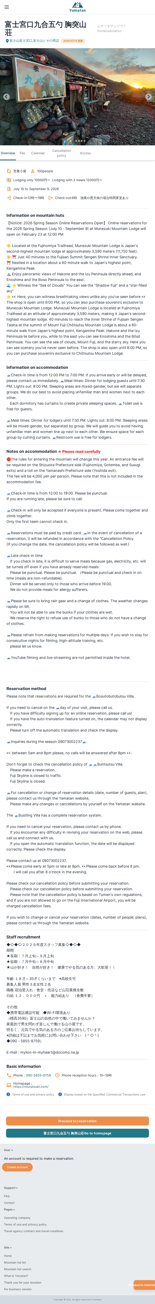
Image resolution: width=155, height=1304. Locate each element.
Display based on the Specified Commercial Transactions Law (104, 1094)
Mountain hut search (17, 1269)
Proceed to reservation (77, 1121)
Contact (9, 1202)
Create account (17, 1167)
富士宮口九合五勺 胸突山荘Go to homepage (78, 1133)
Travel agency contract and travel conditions (33, 1231)
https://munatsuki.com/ (31, 1086)
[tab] (70, 141)
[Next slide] (148, 97)
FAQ (7, 1196)
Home (8, 1255)
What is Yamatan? (16, 1275)
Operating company (17, 1217)
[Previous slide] (6, 97)
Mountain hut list (15, 1262)
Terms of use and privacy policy (33, 1094)
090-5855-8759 (38, 1075)
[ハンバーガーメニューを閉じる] (6, 10)
